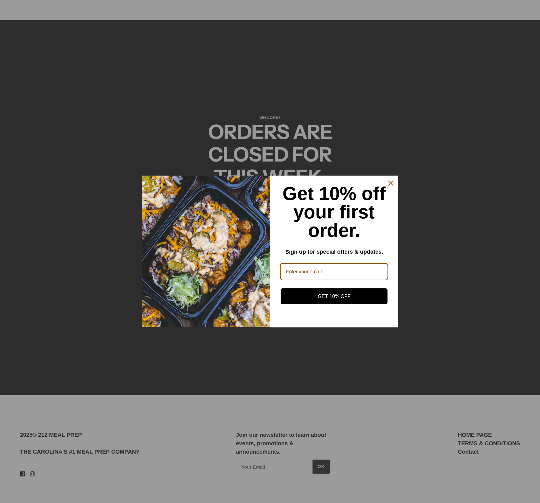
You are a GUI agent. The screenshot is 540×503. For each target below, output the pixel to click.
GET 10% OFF (334, 296)
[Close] (390, 183)
